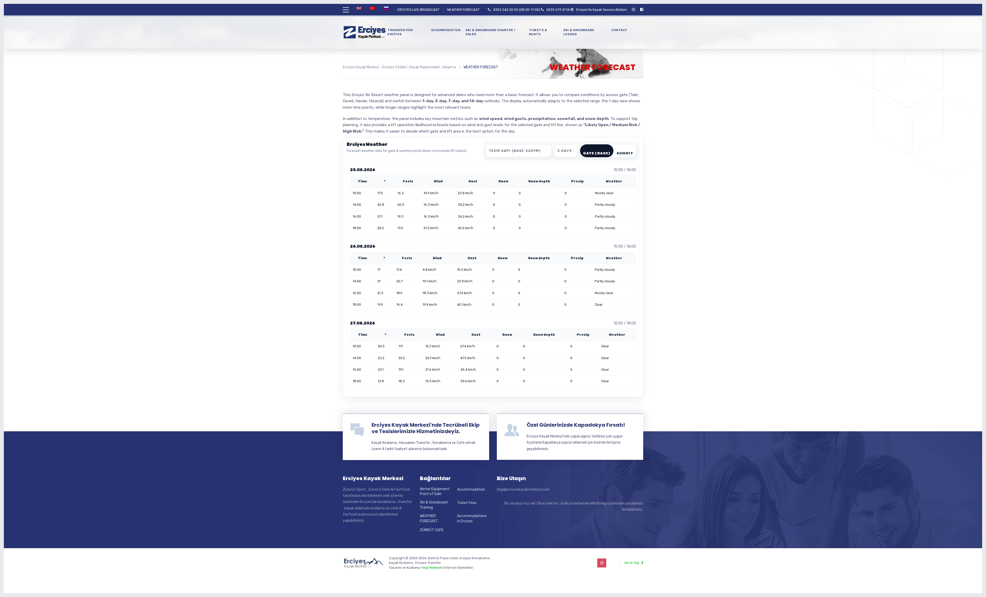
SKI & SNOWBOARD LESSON (578, 32)
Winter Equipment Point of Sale (435, 491)
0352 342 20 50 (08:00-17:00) (516, 10)
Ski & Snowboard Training (434, 505)
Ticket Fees (467, 503)
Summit (625, 153)
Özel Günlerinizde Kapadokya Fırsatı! (576, 424)
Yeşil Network (432, 568)
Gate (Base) (596, 153)
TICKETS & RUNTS (538, 32)
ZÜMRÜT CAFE (431, 530)
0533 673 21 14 (558, 10)
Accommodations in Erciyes (472, 518)
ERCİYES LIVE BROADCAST (418, 10)
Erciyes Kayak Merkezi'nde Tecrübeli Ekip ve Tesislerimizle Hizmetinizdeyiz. (426, 428)
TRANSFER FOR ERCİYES (400, 32)
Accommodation (446, 30)
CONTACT (619, 30)
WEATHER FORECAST (463, 10)
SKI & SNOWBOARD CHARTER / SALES (491, 32)
